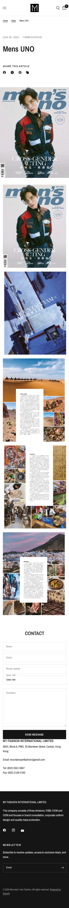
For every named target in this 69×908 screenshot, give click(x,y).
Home (5, 20)
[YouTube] (25, 831)
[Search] (58, 8)
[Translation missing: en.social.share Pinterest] (21, 72)
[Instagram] (16, 830)
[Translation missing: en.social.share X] (13, 72)
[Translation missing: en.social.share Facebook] (5, 72)
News (13, 20)
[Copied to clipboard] (28, 72)
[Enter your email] (62, 867)
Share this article (16, 66)
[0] (63, 8)
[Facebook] (7, 830)
